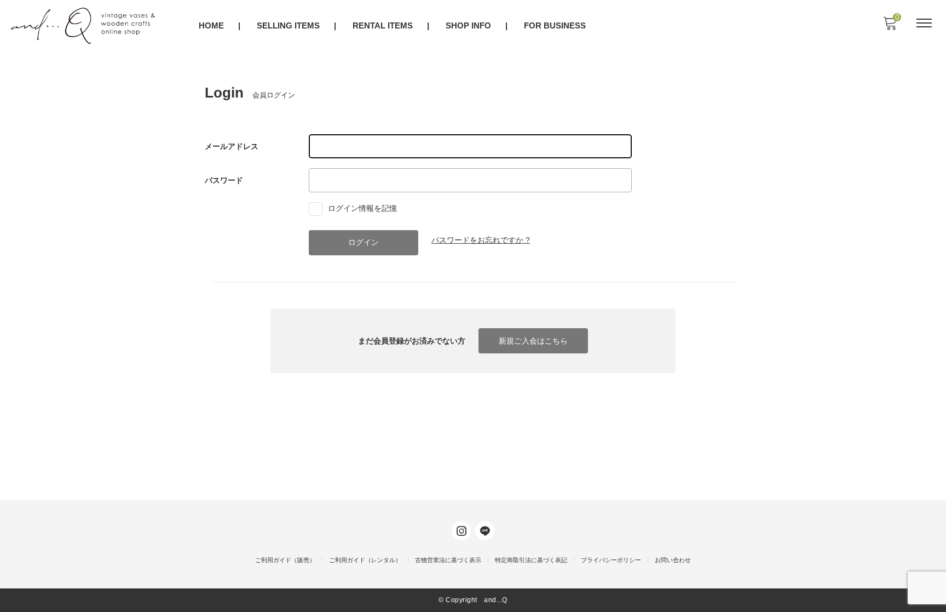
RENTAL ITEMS (383, 25)
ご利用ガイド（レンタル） (365, 560)
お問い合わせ (673, 560)
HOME (211, 25)
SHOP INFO (468, 25)
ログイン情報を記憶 (361, 208)
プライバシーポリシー (611, 560)
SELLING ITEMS (288, 25)
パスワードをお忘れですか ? (480, 240)
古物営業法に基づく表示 (448, 560)
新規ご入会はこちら (533, 340)
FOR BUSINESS (555, 25)
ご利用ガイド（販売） (285, 560)
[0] (890, 26)
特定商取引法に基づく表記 (531, 560)
